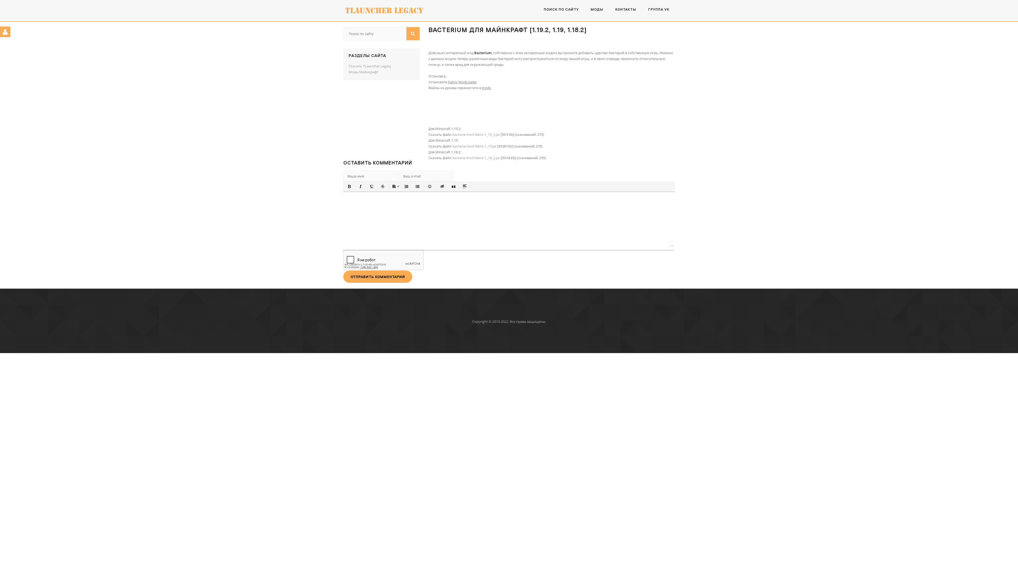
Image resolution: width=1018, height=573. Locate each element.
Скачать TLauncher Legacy (370, 66)
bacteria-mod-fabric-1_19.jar (475, 146)
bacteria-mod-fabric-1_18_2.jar (476, 157)
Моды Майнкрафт (363, 72)
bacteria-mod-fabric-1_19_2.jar (476, 134)
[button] (349, 186)
